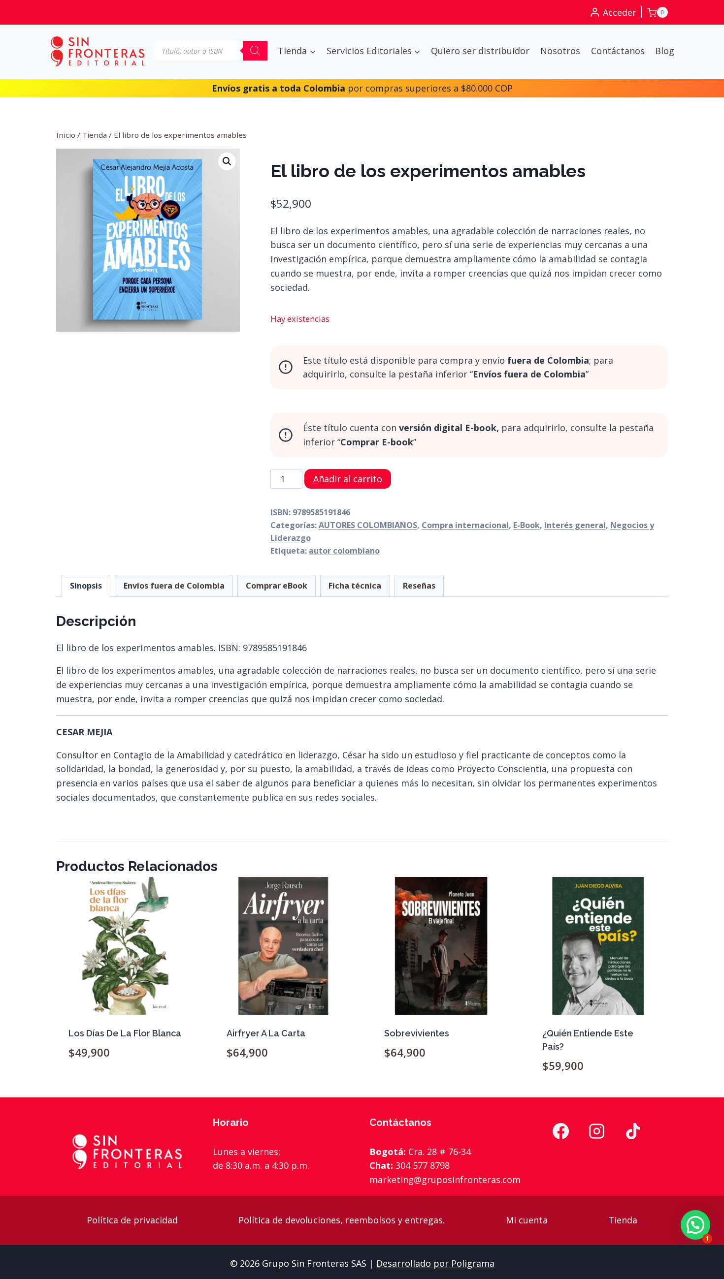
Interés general (575, 525)
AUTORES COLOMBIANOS (368, 525)
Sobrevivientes (416, 1033)
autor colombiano (344, 550)
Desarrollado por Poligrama (435, 1263)
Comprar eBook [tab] (276, 585)
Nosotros (560, 51)
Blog (664, 51)
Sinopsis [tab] (86, 585)
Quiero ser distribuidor (480, 51)
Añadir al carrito (347, 479)
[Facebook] (560, 1131)
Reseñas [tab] (419, 585)
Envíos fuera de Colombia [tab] (174, 585)
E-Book (526, 525)
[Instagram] (597, 1131)
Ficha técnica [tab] (355, 585)
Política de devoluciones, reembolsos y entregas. (341, 1220)
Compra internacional (465, 525)
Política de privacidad (132, 1220)
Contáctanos (618, 51)
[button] (227, 161)
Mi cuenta (527, 1220)
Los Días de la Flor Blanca (124, 1033)
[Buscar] (255, 51)
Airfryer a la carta (266, 1033)
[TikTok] (633, 1131)
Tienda (622, 1220)
